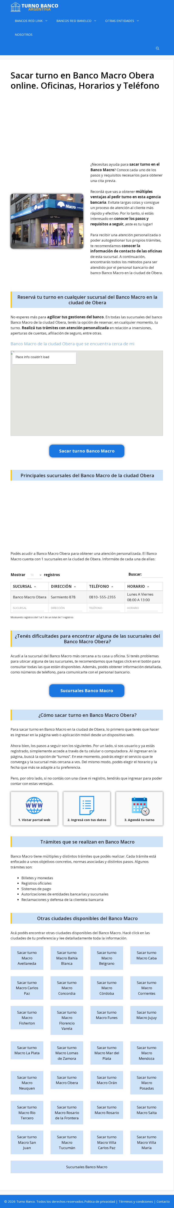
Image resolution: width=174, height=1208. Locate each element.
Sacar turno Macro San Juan (27, 1142)
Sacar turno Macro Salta (147, 1110)
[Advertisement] (87, 127)
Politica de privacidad (99, 1201)
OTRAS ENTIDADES (119, 20)
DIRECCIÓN (61, 586)
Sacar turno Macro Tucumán (67, 1142)
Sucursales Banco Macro (86, 1166)
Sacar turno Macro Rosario (107, 1110)
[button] (34, 575)
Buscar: (135, 574)
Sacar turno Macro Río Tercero (27, 1112)
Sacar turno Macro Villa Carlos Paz (106, 1142)
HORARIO (136, 586)
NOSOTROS (23, 34)
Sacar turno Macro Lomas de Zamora (66, 1053)
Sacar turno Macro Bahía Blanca (67, 958)
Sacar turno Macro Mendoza (146, 1053)
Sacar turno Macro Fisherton (27, 1018)
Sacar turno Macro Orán (107, 1080)
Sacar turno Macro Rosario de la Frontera (67, 1112)
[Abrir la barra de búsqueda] (157, 48)
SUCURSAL (22, 586)
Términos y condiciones (136, 1201)
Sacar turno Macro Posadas (146, 1083)
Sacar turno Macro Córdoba (106, 988)
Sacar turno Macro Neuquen (27, 1083)
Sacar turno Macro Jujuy (146, 1015)
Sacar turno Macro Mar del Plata (106, 1053)
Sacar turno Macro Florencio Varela (67, 1020)
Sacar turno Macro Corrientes (146, 988)
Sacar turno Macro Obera (67, 1080)
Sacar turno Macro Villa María (146, 1142)
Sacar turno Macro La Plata (27, 1050)
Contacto (163, 1201)
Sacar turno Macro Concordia (67, 988)
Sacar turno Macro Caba (146, 955)
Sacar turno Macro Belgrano (106, 958)
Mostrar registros (35, 574)
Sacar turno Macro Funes (107, 1015)
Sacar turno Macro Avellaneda (27, 958)
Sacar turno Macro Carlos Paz (27, 988)
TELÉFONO (99, 586)
